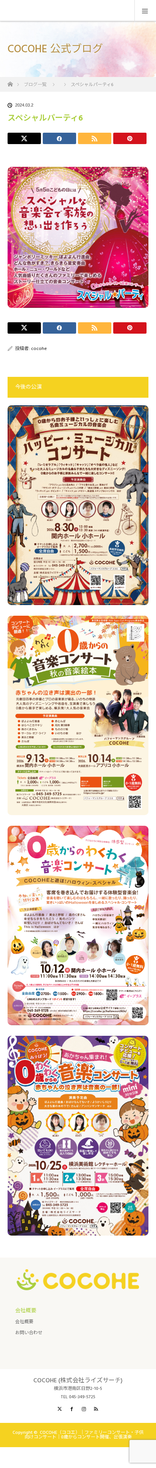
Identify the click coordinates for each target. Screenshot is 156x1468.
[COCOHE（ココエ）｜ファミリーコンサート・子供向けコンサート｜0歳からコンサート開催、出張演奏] (78, 1284)
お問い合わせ (28, 1333)
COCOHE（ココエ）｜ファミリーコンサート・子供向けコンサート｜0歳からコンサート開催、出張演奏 (84, 1434)
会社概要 (24, 1322)
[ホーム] (10, 82)
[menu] (145, 10)
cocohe (39, 348)
